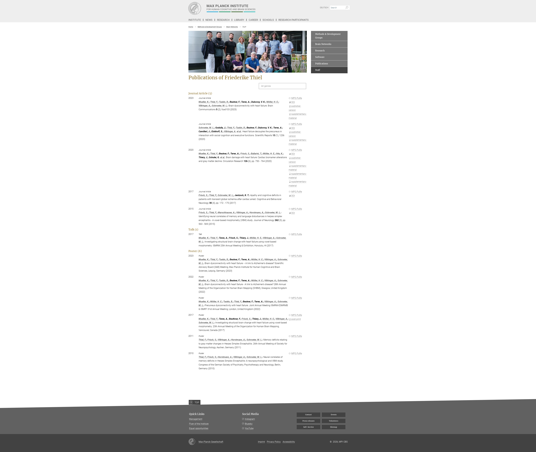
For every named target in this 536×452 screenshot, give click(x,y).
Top (197, 402)
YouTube (249, 428)
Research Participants (293, 20)
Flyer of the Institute (199, 423)
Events (334, 415)
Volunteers (333, 421)
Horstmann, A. (257, 212)
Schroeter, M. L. (220, 105)
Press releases (308, 421)
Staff (317, 70)
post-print (296, 319)
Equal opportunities (198, 428)
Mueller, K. (204, 102)
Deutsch (324, 7)
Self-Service (308, 427)
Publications (321, 63)
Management (195, 419)
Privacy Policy (274, 441)
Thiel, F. (214, 102)
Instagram (250, 419)
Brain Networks (323, 44)
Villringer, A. (205, 105)
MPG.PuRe (296, 98)
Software (319, 57)
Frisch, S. (245, 153)
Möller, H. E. (272, 102)
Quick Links (196, 414)
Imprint (261, 441)
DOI (293, 102)
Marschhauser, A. (226, 212)
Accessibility (289, 441)
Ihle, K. (279, 153)
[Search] (347, 8)
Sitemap (333, 427)
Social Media (250, 414)
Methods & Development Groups (328, 36)
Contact (308, 415)
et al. (239, 131)
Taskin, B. (224, 102)
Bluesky (249, 423)
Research (320, 50)
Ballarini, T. (256, 153)
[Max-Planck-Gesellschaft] (193, 441)
